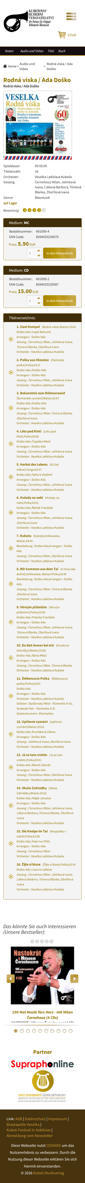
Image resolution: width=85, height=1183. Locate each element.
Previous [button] (11, 978)
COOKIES (53, 1145)
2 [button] (21, 1031)
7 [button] (52, 1031)
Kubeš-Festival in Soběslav (29, 1129)
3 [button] (28, 1031)
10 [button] (70, 1031)
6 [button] (46, 1031)
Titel (51, 51)
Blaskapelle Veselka (23, 1124)
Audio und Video (31, 51)
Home (12, 66)
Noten (9, 51)
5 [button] (40, 1031)
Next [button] (74, 978)
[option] (42, 978)
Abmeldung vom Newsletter (30, 1135)
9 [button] (64, 1031)
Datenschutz (35, 1118)
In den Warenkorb (59, 253)
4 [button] (34, 1031)
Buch (61, 51)
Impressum (57, 1118)
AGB (18, 1118)
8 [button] (58, 1031)
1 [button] (15, 1031)
